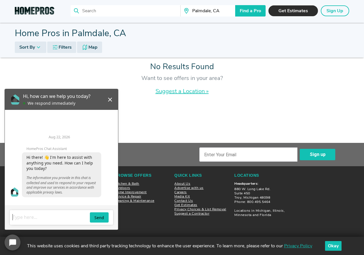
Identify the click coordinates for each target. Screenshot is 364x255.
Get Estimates (185, 205)
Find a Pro (250, 11)
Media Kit (182, 196)
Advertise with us (189, 188)
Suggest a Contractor (191, 213)
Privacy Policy (298, 246)
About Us (182, 183)
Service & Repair (128, 196)
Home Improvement (131, 192)
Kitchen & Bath (127, 183)
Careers (180, 192)
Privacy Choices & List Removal (200, 209)
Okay (333, 246)
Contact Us (183, 200)
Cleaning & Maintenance (134, 200)
